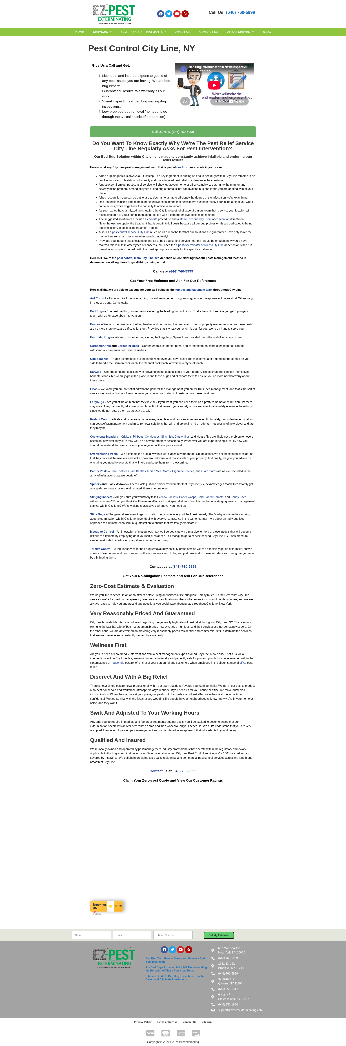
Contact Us (208, 31)
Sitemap (207, 1021)
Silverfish (167, 436)
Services (100, 31)
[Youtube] (177, 13)
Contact (156, 771)
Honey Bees (238, 497)
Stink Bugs (97, 514)
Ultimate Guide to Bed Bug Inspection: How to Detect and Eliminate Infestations (174, 978)
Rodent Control (100, 419)
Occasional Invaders (104, 436)
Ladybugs (97, 402)
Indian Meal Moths (159, 471)
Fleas (93, 389)
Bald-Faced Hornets (210, 497)
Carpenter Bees (128, 345)
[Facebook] (160, 13)
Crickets (126, 436)
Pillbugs (138, 436)
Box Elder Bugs (101, 337)
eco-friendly (196, 219)
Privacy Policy (143, 1021)
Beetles (95, 324)
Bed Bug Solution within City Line (129, 156)
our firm (181, 167)
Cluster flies (182, 436)
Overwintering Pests (104, 453)
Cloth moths (209, 471)
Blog (267, 31)
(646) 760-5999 (240, 12)
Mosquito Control (102, 531)
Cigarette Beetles (183, 471)
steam (183, 219)
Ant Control (98, 298)
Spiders (95, 484)
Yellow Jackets (168, 497)
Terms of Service (167, 1021)
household (117, 662)
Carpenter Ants (100, 345)
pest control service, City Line (131, 232)
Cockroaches (99, 358)
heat (208, 219)
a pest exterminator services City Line (200, 245)
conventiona (223, 219)
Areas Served (238, 31)
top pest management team (193, 289)
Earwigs (95, 371)
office (242, 662)
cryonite (152, 219)
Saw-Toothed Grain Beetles (128, 471)
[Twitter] (168, 13)
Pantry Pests (99, 471)
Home (79, 31)
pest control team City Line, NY (138, 258)
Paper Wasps (187, 497)
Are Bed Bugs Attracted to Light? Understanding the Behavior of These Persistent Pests (176, 969)
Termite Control (100, 548)
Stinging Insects (101, 497)
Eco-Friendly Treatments (142, 31)
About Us (182, 31)
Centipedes (152, 436)
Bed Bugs (97, 311)
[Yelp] (185, 13)
